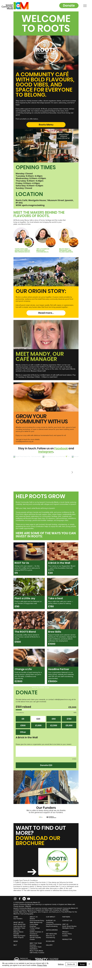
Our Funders (17, 918)
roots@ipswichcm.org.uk (24, 441)
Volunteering (50, 937)
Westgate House (68, 928)
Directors (33, 945)
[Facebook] (19, 898)
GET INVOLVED (51, 934)
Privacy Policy (67, 934)
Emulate (16, 934)
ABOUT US (33, 917)
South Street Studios (69, 926)
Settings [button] (61, 964)
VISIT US (65, 924)
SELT (15, 945)
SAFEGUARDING (52, 930)
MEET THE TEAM (36, 943)
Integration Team (35, 947)
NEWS (15, 941)
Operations (33, 949)
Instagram (45, 452)
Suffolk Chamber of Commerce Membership (36, 933)
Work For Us (50, 935)
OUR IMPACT (50, 917)
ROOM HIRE (50, 941)
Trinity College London (35, 929)
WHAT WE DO (18, 922)
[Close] (89, 964)
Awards (32, 918)
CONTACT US (67, 920)
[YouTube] (28, 898)
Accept (82, 964)
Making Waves (18, 932)
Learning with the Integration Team (19, 927)
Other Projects (18, 937)
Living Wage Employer (34, 925)
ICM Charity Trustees (37, 952)
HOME (15, 917)
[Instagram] (15, 898)
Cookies (65, 935)
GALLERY (49, 945)
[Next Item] (72, 472)
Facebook (61, 448)
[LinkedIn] (24, 898)
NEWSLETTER (67, 939)
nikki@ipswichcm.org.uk (63, 699)
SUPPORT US (50, 920)
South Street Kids (19, 924)
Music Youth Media (36, 951)
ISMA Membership (36, 922)
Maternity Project (19, 935)
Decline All (71, 964)
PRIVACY (65, 932)
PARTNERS (66, 917)
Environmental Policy (37, 920)
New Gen (16, 930)
